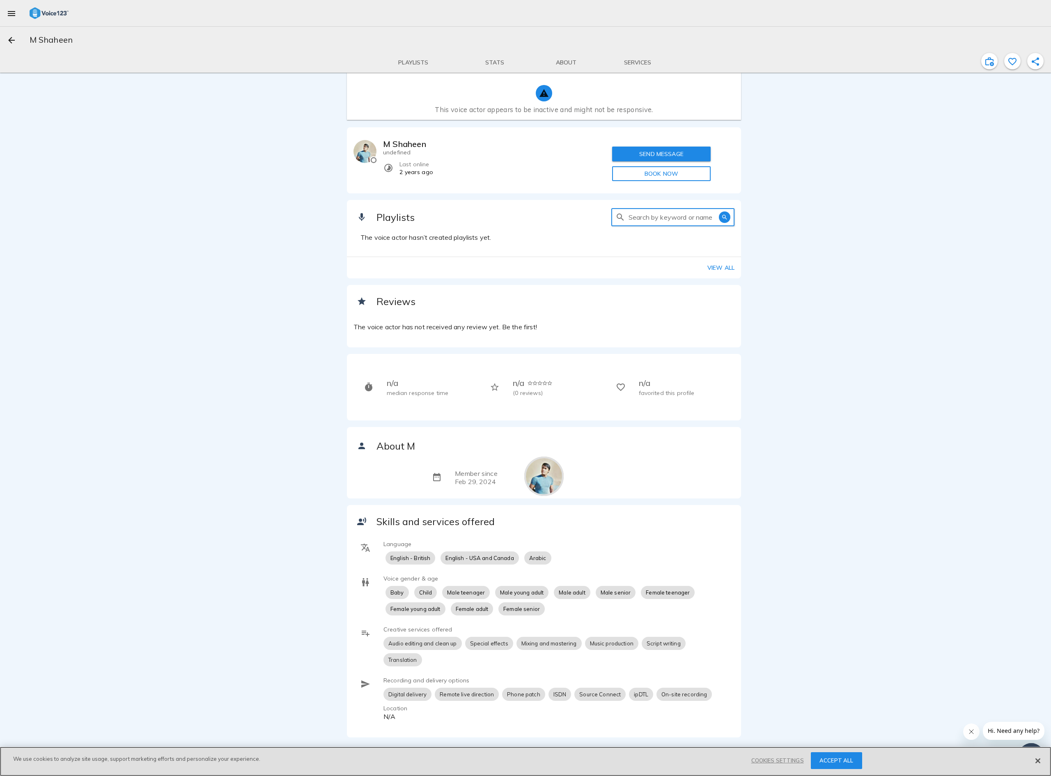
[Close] (1038, 761)
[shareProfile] (1035, 61)
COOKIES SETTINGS (777, 760)
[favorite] (1012, 61)
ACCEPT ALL (836, 760)
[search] (620, 217)
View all (720, 267)
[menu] (11, 13)
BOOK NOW (661, 173)
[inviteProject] (989, 61)
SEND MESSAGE (661, 154)
